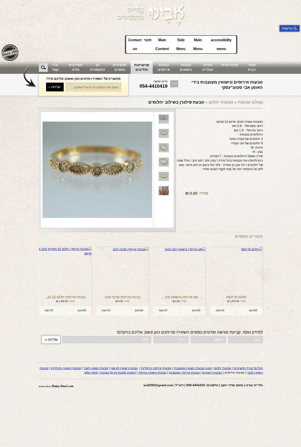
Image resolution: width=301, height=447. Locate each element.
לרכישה (220, 310)
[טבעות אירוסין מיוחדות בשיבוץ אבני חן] (150, 14)
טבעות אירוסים (164, 67)
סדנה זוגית (230, 65)
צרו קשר (55, 67)
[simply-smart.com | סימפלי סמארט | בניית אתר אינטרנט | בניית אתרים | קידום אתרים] (56, 385)
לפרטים (253, 310)
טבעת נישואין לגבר (96, 368)
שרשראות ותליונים (141, 67)
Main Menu (198, 44)
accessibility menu (221, 44)
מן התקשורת (97, 67)
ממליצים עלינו (75, 67)
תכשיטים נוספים (119, 67)
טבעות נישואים (186, 67)
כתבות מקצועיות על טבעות (118, 372)
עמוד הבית (252, 67)
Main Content (162, 44)
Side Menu (181, 44)
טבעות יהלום (220, 102)
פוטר (147, 40)
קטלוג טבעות (250, 102)
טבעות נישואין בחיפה (152, 372)
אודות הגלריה (207, 67)
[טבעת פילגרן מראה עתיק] (97, 170)
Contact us (134, 44)
